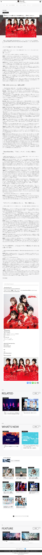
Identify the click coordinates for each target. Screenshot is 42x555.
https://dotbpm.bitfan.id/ (7, 353)
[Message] (35, 383)
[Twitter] (30, 383)
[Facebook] (28, 383)
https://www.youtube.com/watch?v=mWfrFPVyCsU (12, 288)
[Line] (33, 383)
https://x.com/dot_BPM (7, 355)
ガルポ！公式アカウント (20, 548)
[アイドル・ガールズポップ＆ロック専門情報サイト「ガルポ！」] (21, 1)
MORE (36, 393)
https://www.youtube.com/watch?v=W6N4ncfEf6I (12, 291)
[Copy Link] (38, 383)
